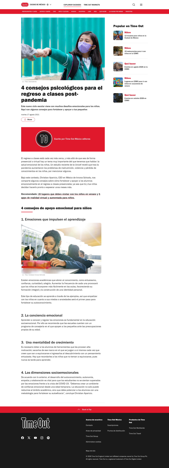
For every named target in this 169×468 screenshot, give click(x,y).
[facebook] (22, 437)
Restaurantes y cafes (29, 11)
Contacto (89, 425)
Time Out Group (92, 436)
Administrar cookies (93, 442)
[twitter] (29, 437)
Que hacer (102, 11)
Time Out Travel (135, 434)
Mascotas (129, 11)
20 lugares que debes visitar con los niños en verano (67, 194)
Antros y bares (45, 11)
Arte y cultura (64, 11)
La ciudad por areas (116, 11)
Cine (54, 11)
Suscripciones (112, 425)
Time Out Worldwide (137, 428)
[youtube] (35, 437)
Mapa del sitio (90, 451)
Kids (95, 11)
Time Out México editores (77, 139)
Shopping (82, 11)
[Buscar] (133, 4)
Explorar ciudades (72, 5)
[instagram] (41, 437)
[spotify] (48, 437)
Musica (73, 11)
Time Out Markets (92, 5)
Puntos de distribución (116, 431)
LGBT (89, 11)
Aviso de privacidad (93, 431)
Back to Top (86, 410)
